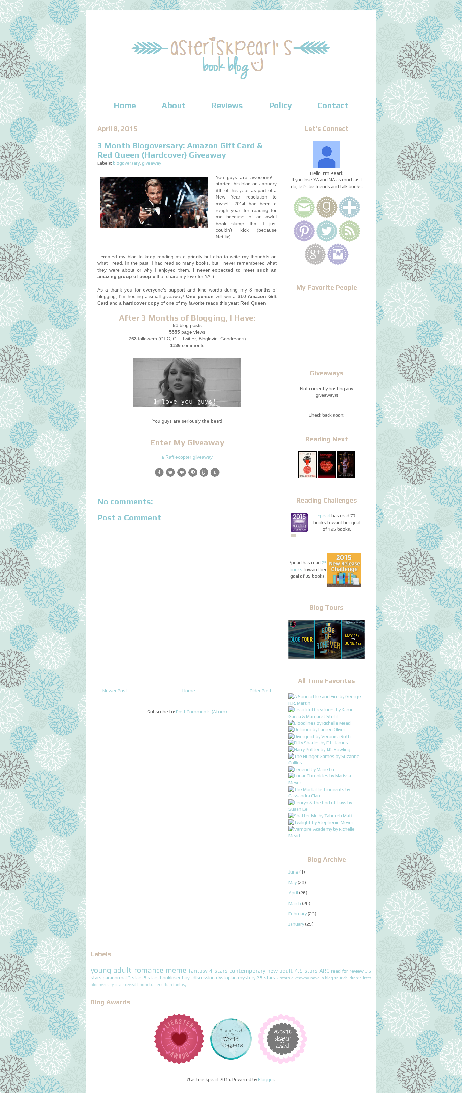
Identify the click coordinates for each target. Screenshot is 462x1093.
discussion (204, 977)
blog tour (333, 977)
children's (352, 977)
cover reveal (125, 985)
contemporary (247, 970)
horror (142, 985)
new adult (280, 970)
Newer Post (115, 690)
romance (148, 970)
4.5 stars (306, 970)
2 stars (283, 977)
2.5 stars (265, 977)
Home (125, 105)
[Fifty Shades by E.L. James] (318, 742)
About (174, 105)
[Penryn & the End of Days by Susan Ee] (326, 809)
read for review (347, 971)
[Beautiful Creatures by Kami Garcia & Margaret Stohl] (326, 716)
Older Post (261, 690)
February (297, 913)
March (294, 903)
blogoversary (126, 163)
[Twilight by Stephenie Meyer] (320, 822)
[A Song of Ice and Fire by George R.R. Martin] (326, 703)
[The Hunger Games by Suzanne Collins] (326, 762)
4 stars (218, 970)
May (292, 882)
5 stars (151, 977)
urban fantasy (173, 985)
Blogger (266, 1079)
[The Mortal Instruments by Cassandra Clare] (326, 795)
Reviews (227, 105)
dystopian (226, 977)
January (296, 924)
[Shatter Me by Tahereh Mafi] (320, 815)
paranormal (115, 977)
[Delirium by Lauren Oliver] (316, 729)
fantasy (198, 970)
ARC (324, 970)
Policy (280, 105)
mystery (246, 977)
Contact (333, 105)
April (293, 893)
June (293, 872)
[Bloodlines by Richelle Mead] (319, 723)
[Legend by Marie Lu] (311, 769)
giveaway (151, 163)
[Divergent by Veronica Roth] (319, 736)
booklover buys (176, 977)
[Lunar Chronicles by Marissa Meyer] (326, 782)
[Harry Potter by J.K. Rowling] (319, 749)
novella (317, 977)
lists (367, 977)
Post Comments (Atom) (201, 711)
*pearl (324, 515)
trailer (154, 985)
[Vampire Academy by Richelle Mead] (326, 835)
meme (175, 970)
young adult (111, 970)
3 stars (135, 977)
